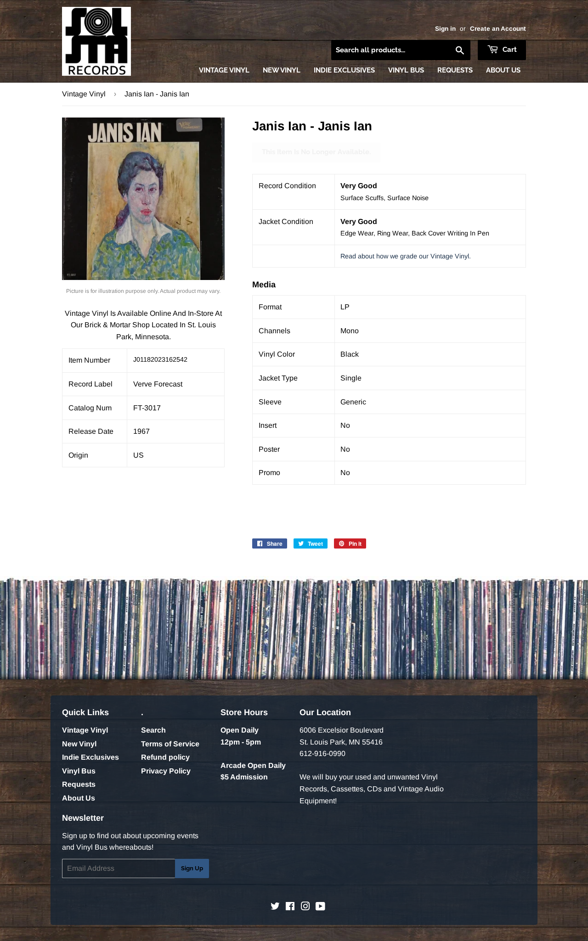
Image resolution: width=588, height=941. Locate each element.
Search (153, 730)
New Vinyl (281, 70)
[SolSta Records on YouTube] (320, 907)
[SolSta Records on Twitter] (275, 907)
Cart (509, 49)
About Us (503, 70)
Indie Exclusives (344, 70)
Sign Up (192, 868)
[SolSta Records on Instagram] (305, 907)
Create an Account (498, 28)
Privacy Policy (166, 771)
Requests (455, 70)
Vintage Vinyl (224, 70)
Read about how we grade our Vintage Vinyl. (405, 256)
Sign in (445, 28)
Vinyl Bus (406, 70)
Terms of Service (170, 744)
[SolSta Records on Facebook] (290, 907)
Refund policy (165, 757)
